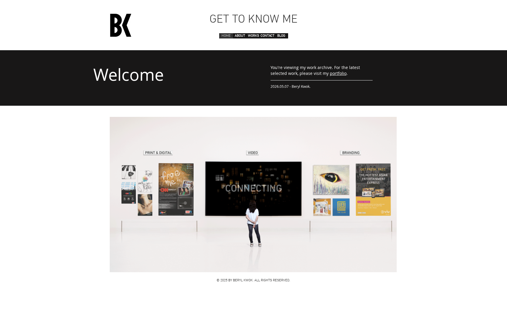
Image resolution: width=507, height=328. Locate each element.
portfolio (338, 73)
